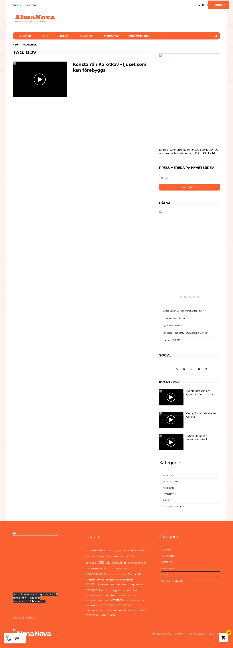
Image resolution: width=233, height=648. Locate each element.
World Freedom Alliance (103, 615)
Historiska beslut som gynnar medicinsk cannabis (185, 277)
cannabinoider (128, 556)
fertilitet (104, 585)
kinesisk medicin (131, 595)
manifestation (92, 605)
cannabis (91, 562)
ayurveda (124, 550)
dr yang (100, 579)
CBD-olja (104, 562)
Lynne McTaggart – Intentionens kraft (197, 437)
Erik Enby (92, 584)
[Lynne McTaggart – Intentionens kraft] (171, 442)
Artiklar (168, 487)
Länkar (180, 633)
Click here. (37, 601)
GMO (112, 584)
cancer (91, 556)
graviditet (121, 585)
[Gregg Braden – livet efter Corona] (171, 420)
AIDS (88, 550)
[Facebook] (203, 4)
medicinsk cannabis (115, 605)
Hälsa (172, 265)
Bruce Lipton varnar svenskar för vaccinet (184, 310)
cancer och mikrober (109, 556)
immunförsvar (129, 590)
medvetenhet (94, 610)
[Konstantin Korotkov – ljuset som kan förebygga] (40, 79)
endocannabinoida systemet (119, 580)
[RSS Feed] (199, 4)
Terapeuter (170, 481)
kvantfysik (117, 600)
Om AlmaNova (161, 633)
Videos (63, 35)
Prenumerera (139, 35)
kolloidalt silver (94, 600)
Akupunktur (99, 550)
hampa (91, 590)
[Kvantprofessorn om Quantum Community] (171, 397)
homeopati (112, 590)
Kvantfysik (169, 494)
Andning (111, 550)
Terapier (24, 35)
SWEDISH (30, 5)
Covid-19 (135, 574)
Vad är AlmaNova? (24, 617)
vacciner (132, 610)
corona (119, 562)
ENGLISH (17, 5)
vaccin (122, 610)
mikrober (110, 610)
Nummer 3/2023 (172, 340)
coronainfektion (137, 562)
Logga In (219, 5)
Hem (15, 44)
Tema (44, 35)
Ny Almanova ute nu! (174, 318)
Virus (143, 610)
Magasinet (86, 35)
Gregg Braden (136, 584)
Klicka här (210, 153)
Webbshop (111, 35)
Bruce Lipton (138, 550)
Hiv (101, 590)
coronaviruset (117, 574)
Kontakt (214, 633)
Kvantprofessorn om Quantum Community (199, 392)
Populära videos (174, 506)
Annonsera (197, 633)
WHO (88, 615)
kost (106, 600)
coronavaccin (117, 568)
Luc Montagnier (135, 600)
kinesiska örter (113, 595)
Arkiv (166, 500)
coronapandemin (96, 568)
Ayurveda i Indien (172, 325)
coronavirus (96, 574)
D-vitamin (90, 580)
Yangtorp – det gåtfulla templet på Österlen (185, 332)
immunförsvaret (95, 595)
